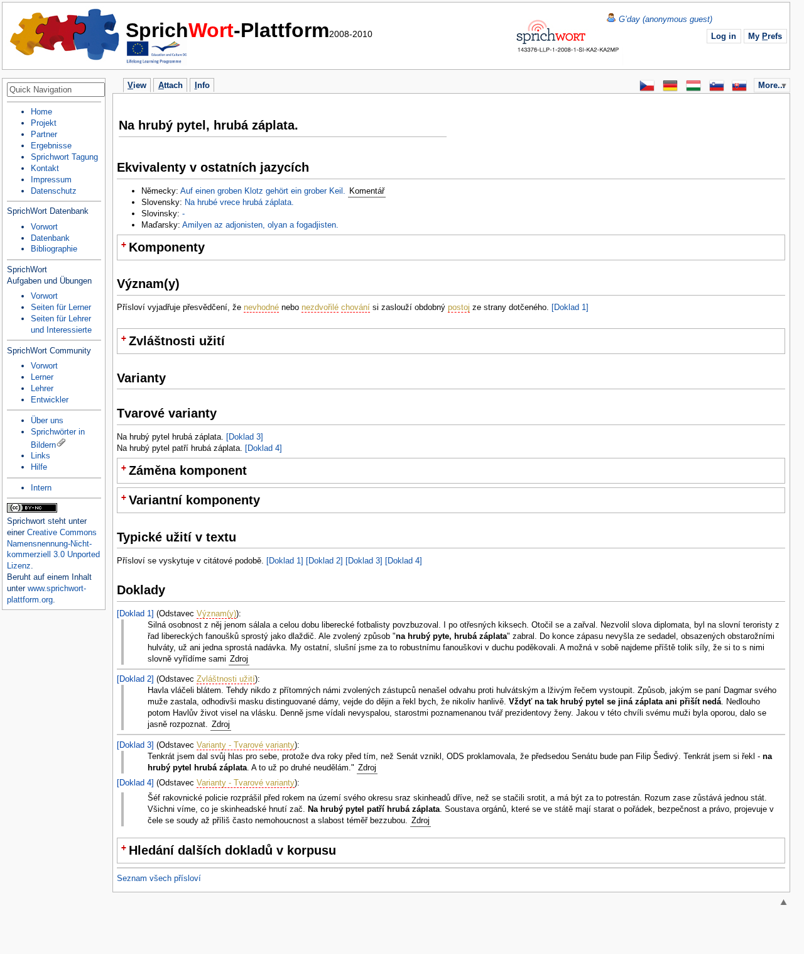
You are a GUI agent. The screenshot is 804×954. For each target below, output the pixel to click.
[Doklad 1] (570, 307)
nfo (202, 85)
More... (771, 85)
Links (40, 455)
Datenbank (50, 238)
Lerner (42, 377)
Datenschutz (54, 191)
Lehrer (42, 388)
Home (65, 34)
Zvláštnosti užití (226, 679)
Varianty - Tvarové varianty (246, 745)
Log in (723, 36)
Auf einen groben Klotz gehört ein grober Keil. (262, 191)
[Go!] (94, 91)
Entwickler (49, 399)
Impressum (51, 179)
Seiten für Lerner (61, 307)
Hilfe (39, 467)
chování (355, 307)
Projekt (44, 123)
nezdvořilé (320, 307)
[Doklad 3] (244, 436)
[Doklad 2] (324, 560)
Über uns (47, 420)
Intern (41, 487)
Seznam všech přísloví (159, 878)
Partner (44, 134)
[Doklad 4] (263, 448)
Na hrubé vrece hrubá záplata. (239, 202)
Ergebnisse (51, 145)
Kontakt (45, 168)
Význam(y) (216, 613)
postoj (459, 307)
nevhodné (261, 307)
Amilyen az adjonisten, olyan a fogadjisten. (260, 225)
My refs (765, 36)
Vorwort (44, 226)
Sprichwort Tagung (64, 157)
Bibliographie (54, 248)
